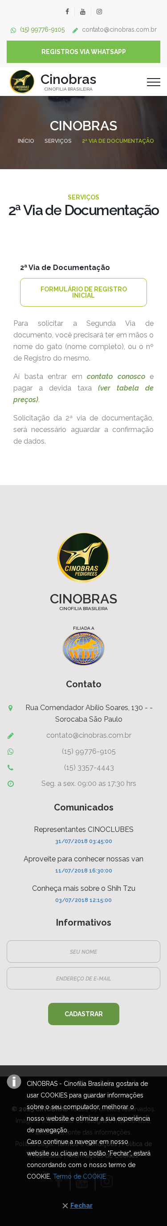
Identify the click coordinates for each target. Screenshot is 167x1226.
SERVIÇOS (58, 141)
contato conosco (116, 376)
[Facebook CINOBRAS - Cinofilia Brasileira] (67, 12)
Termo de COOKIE (79, 1176)
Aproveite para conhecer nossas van (83, 859)
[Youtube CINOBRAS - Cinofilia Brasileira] (82, 12)
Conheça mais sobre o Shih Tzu (83, 888)
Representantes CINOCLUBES (84, 829)
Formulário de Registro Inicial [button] (84, 292)
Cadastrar (84, 1014)
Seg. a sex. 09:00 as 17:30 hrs (88, 783)
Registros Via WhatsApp (83, 51)
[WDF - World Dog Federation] (83, 648)
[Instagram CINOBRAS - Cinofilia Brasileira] (99, 12)
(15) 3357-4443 (89, 767)
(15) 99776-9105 (42, 29)
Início (26, 141)
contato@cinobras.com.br (119, 29)
